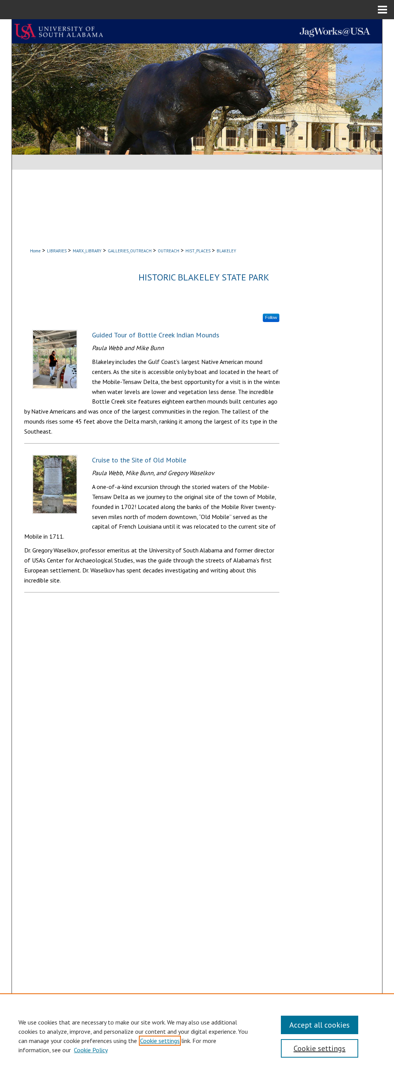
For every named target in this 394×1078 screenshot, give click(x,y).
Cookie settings (160, 1041)
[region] (197, 1035)
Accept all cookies (319, 1025)
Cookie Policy (91, 1050)
